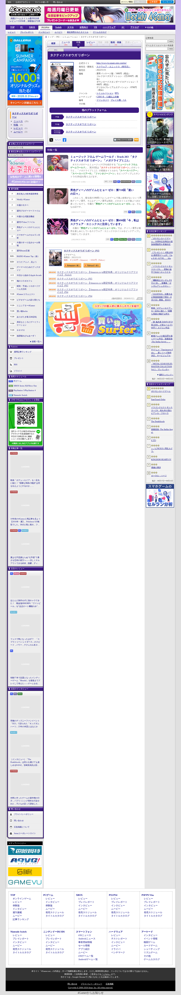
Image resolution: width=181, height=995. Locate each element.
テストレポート (119, 938)
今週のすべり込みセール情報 (28, 244)
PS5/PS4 (45, 27)
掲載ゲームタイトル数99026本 (25, 18)
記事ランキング (21, 919)
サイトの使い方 (42, 2)
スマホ (70, 27)
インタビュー (44, 32)
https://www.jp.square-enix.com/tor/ (112, 63)
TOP (12, 27)
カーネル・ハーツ (159, 475)
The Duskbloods (158, 421)
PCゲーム (18, 381)
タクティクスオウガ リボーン (81, 116)
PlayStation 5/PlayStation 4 (25, 390)
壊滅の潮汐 (156, 467)
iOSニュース (84, 935)
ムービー (58, 32)
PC (21, 27)
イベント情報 (150, 938)
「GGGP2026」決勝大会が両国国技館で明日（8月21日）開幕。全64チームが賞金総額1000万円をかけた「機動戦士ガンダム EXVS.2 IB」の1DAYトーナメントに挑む (162, 297)
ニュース (18, 121)
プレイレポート (27, 32)
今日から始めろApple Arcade (29, 275)
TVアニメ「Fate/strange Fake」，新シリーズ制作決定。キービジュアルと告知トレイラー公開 (162, 353)
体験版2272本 (34, 21)
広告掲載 (109, 984)
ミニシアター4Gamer (26, 305)
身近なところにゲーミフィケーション (28, 323)
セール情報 (84, 945)
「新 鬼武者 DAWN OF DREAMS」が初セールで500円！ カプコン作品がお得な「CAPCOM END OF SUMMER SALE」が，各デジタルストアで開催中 (162, 325)
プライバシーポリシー (23, 814)
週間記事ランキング (22, 352)
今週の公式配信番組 (25, 216)
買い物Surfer (22, 311)
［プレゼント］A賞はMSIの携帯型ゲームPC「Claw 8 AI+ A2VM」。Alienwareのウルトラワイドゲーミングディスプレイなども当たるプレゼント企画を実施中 (162, 255)
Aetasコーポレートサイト (25, 833)
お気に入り (140, 2)
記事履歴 (153, 2)
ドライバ (18, 371)
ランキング (167, 2)
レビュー (12, 32)
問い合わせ (58, 2)
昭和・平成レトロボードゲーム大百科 (28, 287)
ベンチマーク (118, 952)
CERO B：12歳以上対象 (108, 96)
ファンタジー (103, 100)
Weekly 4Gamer (23, 199)
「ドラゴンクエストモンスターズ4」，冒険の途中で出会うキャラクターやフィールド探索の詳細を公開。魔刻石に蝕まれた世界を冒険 (162, 269)
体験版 (16, 905)
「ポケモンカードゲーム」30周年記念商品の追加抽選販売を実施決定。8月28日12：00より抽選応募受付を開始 (162, 241)
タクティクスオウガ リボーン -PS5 (81, 250)
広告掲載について (22, 827)
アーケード (147, 931)
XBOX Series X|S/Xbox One (25, 386)
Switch (58, 27)
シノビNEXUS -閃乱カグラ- (162, 450)
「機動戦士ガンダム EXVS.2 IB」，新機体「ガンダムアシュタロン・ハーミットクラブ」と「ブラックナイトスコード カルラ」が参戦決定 (162, 283)
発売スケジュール (55, 912)
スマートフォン (84, 931)
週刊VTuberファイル (26, 222)
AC (123, 27)
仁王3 (153, 440)
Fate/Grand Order (158, 399)
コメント (57, 140)
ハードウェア (109, 27)
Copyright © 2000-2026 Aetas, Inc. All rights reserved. (90, 987)
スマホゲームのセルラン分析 (28, 236)
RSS (9, 2)
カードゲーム (150, 945)
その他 (147, 956)
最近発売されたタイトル (77, 32)
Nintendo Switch (20, 395)
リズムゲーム (150, 952)
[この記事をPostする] (51, 140)
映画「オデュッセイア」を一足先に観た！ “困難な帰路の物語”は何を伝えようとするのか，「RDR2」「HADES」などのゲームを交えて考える (25, 483)
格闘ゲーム (149, 942)
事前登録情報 (85, 942)
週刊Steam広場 (23, 251)
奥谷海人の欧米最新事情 (27, 194)
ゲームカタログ (100, 32)
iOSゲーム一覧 (85, 956)
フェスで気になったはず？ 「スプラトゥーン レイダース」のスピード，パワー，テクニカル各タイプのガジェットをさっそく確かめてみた (25, 642)
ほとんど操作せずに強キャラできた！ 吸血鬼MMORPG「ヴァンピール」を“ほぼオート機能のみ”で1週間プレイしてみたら (25, 603)
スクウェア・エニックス (108, 66)
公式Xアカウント (23, 2)
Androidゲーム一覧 (88, 959)
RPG (117, 93)
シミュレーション (105, 93)
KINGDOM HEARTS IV (161, 459)
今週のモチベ (22, 205)
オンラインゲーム (22, 898)
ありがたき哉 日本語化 (27, 317)
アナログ (134, 27)
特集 (16, 124)
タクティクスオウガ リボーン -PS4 (74, 296)
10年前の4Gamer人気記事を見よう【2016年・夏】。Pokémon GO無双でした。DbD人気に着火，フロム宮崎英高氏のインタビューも (25, 522)
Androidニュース (86, 938)
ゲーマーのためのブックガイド (28, 268)
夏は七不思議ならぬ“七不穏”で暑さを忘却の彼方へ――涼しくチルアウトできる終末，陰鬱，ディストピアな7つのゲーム (25, 560)
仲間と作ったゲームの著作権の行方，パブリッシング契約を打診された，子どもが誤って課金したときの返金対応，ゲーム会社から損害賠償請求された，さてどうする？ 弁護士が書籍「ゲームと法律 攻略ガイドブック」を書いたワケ (25, 801)
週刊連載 (17, 912)
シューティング (152, 949)
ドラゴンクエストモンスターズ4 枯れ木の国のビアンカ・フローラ (162, 410)
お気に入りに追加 (124, 140)
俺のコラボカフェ (24, 281)
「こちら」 (106, 974)
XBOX (32, 27)
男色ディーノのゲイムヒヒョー (28, 228)
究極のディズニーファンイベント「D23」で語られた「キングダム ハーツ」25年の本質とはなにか (25, 724)
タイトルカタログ (55, 915)
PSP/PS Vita (148, 895)
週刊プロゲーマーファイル (28, 211)
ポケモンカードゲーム (161, 391)
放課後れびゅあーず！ (26, 336)
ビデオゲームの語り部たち (28, 300)
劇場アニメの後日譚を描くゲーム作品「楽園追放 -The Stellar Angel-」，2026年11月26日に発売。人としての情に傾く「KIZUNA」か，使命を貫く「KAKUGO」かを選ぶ (162, 339)
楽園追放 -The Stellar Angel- (162, 430)
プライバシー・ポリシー (91, 984)
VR (95, 27)
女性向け (84, 27)
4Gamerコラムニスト (26, 294)
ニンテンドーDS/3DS (54, 931)
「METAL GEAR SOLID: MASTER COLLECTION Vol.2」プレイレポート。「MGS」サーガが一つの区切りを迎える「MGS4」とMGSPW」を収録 (162, 367)
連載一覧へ (37, 341)
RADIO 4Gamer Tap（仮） (28, 256)
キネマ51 (21, 330)
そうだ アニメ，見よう (27, 262)
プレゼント (19, 358)
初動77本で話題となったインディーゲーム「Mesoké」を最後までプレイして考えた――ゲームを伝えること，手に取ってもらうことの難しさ (25, 681)
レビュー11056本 (17, 21)
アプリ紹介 (84, 949)
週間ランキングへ (166, 375)
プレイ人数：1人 (118, 100)
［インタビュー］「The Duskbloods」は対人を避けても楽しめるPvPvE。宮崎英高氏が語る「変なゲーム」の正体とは (25, 762)
